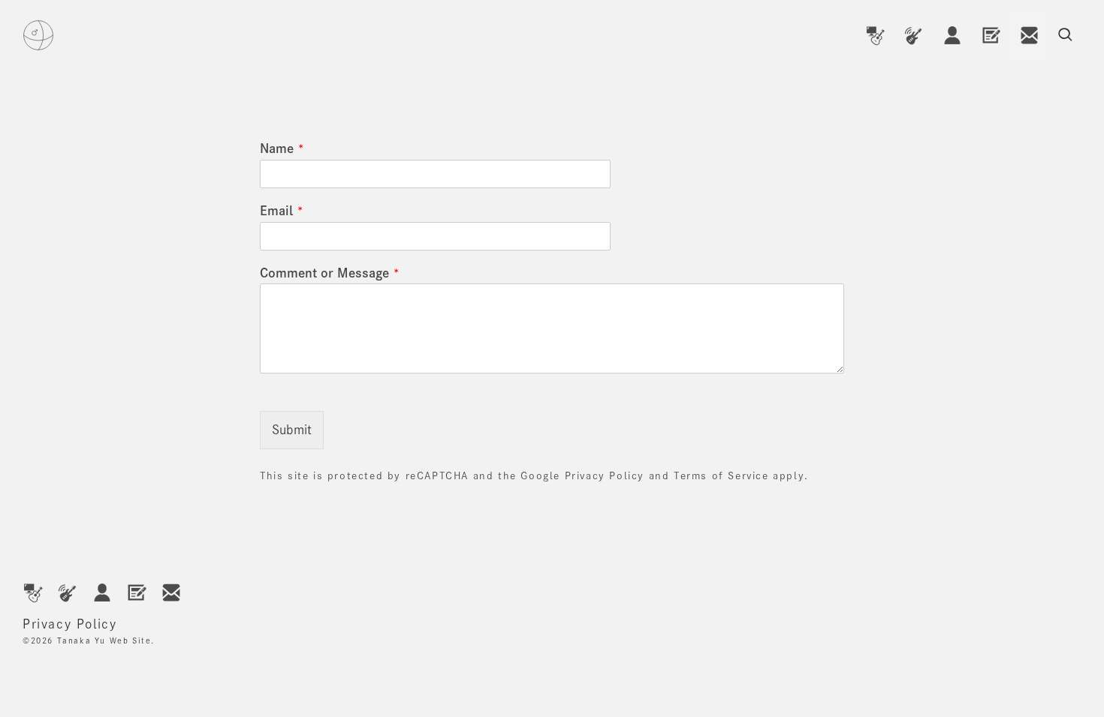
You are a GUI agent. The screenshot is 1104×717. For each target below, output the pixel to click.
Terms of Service (721, 476)
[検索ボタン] (1064, 35)
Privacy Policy (604, 476)
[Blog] (991, 35)
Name (282, 148)
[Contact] (1029, 35)
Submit (292, 430)
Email (281, 211)
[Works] (875, 35)
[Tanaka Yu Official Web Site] (38, 35)
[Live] (913, 35)
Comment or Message (330, 273)
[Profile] (952, 35)
